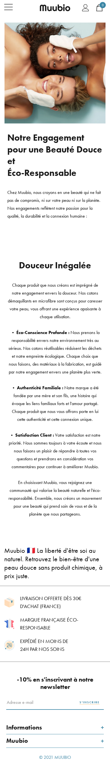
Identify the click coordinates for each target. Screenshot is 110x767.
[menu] (8, 7)
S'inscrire (90, 702)
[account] (85, 7)
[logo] (55, 7)
